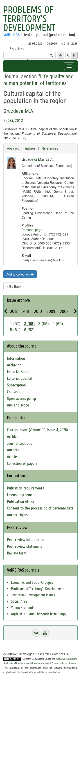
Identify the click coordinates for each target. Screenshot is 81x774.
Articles (12, 456)
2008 (64, 311)
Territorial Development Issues (33, 595)
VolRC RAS (11, 34)
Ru (68, 55)
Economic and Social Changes (32, 582)
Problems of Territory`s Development (37, 589)
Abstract (13, 148)
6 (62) (29, 329)
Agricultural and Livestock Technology (38, 614)
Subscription (16, 385)
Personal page (32, 229)
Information (16, 358)
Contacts (13, 392)
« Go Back (13, 286)
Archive (12, 436)
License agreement (21, 495)
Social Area (19, 601)
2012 (14, 311)
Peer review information (25, 539)
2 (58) (29, 323)
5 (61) (15, 329)
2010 (38, 311)
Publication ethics (20, 501)
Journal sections (19, 443)
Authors (30, 148)
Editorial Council (19, 378)
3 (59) (43, 323)
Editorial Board (18, 371)
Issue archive (18, 300)
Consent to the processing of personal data (40, 508)
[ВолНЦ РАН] (36, 633)
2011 (25, 311)
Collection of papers (22, 463)
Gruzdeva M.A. (19, 111)
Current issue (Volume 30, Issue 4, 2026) (37, 430)
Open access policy (21, 398)
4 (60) (57, 323)
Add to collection (18, 274)
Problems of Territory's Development (29, 18)
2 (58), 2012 (13, 120)
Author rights (17, 515)
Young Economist (23, 608)
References (50, 148)
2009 (51, 311)
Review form (16, 553)
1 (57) (15, 323)
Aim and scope (18, 405)
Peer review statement (24, 546)
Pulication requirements (25, 488)
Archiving (14, 365)
